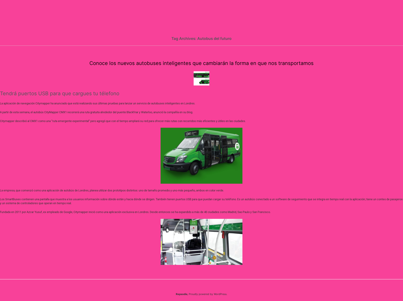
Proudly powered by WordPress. (208, 294)
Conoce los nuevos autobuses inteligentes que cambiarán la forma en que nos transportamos (201, 63)
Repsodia (181, 294)
